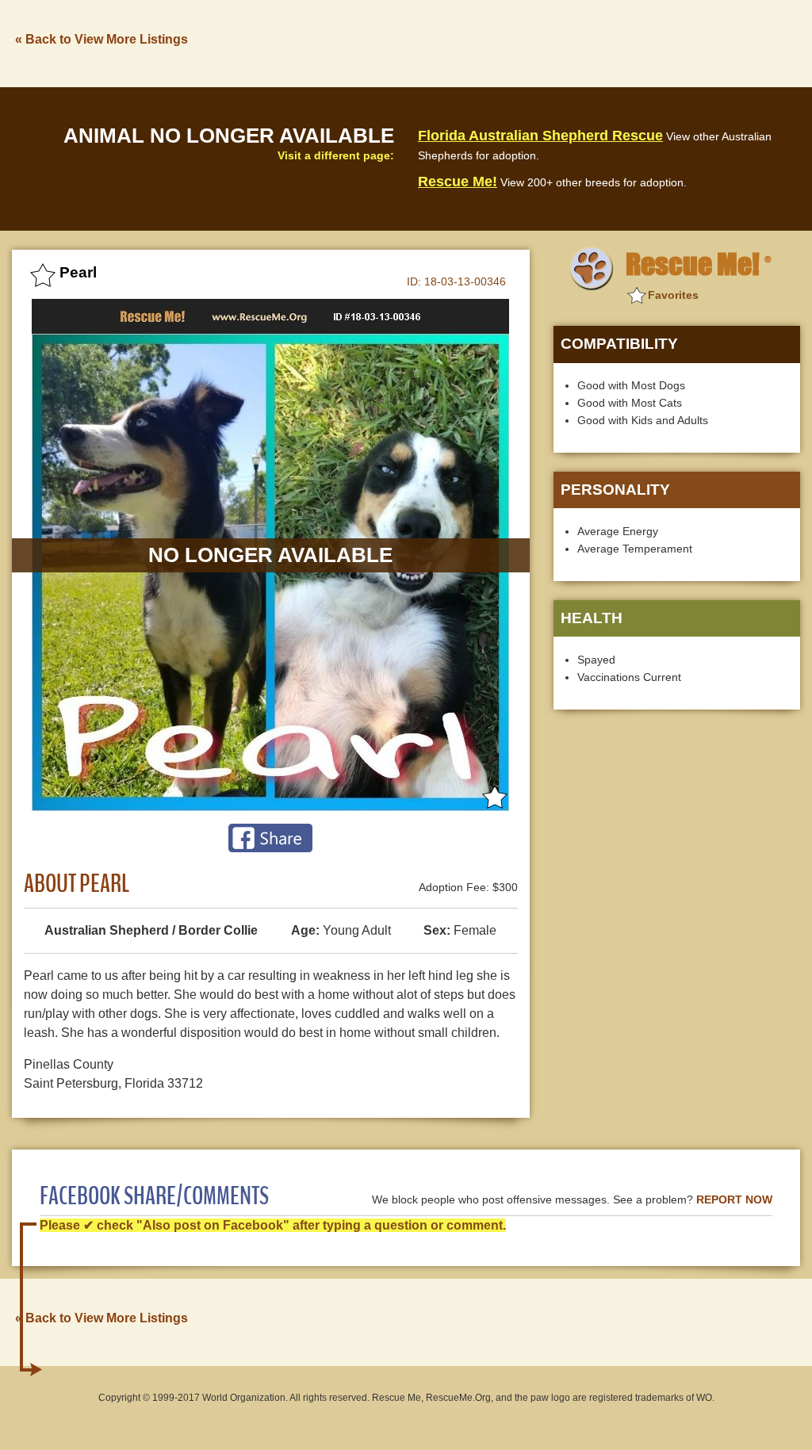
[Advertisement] (511, 42)
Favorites (673, 295)
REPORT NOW (734, 1200)
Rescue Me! (457, 181)
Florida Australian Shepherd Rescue (540, 135)
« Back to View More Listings (101, 39)
